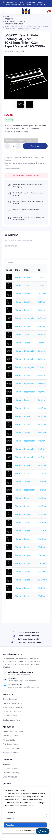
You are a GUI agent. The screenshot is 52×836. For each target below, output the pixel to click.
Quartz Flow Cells (10, 716)
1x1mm (40, 277)
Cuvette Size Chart (10, 736)
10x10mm (41, 408)
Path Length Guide (10, 744)
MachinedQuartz (15, 168)
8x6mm (41, 383)
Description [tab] (12, 235)
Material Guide (9, 740)
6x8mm (41, 359)
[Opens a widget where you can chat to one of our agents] (42, 831)
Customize (10, 812)
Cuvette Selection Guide (13, 731)
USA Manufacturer (10, 768)
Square (26, 277)
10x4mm (41, 449)
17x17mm (41, 530)
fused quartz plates (15, 163)
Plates (18, 277)
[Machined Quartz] (26, 12)
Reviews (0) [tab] (11, 246)
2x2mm (41, 310)
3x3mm (41, 318)
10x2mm (41, 440)
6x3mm (41, 351)
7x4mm (41, 367)
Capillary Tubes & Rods (12, 703)
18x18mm (41, 539)
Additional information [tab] (18, 240)
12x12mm (41, 481)
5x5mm (41, 342)
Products (9, 19)
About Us (6, 764)
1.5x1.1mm (42, 293)
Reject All (10, 819)
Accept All (10, 825)
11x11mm (41, 473)
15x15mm (41, 498)
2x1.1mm (41, 302)
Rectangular (29, 318)
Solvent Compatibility (11, 748)
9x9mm (41, 400)
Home (7, 16)
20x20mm (42, 547)
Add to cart (35, 146)
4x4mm (41, 334)
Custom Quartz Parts (11, 720)
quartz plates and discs (31, 163)
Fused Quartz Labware (12, 707)
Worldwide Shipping (11, 773)
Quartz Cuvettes (10, 699)
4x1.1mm (41, 326)
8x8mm (41, 375)
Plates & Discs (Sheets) (15, 21)
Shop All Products (10, 777)
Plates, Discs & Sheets (12, 711)
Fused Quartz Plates (14, 24)
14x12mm (41, 490)
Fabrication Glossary (11, 752)
